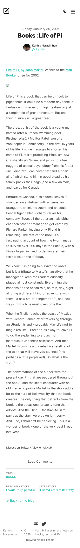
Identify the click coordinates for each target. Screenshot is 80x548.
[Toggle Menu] (73, 11)
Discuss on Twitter (17, 447)
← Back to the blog (20, 500)
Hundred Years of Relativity (56, 490)
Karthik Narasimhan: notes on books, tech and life (54, 532)
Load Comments (40, 461)
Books (11, 476)
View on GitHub (42, 447)
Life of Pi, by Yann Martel (24, 70)
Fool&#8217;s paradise (21, 490)
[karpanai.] (7, 11)
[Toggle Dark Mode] (65, 11)
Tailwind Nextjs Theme (40, 539)
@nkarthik (38, 49)
